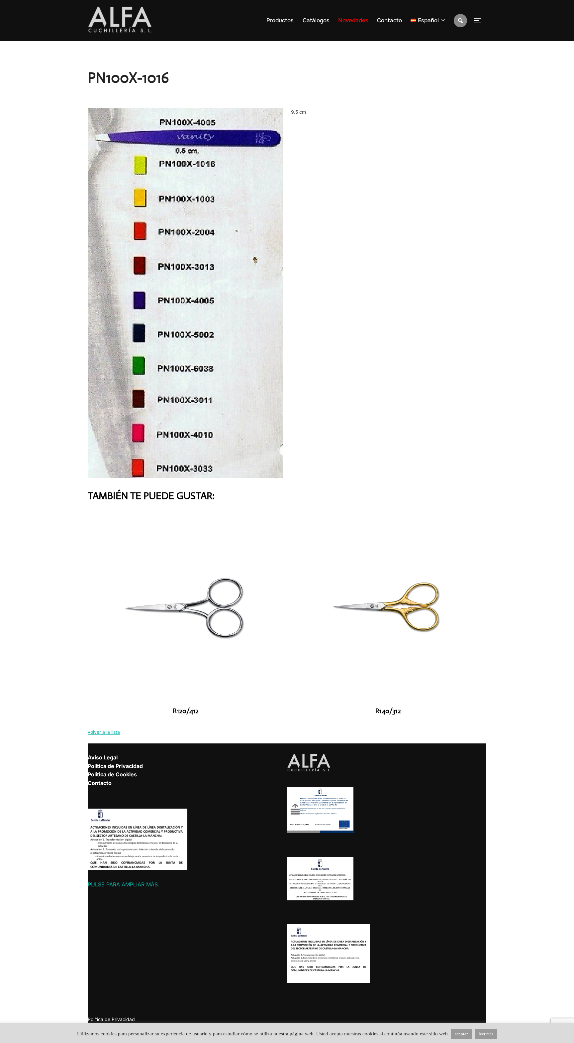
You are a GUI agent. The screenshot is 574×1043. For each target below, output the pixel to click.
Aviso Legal (103, 757)
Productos (280, 20)
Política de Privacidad (115, 766)
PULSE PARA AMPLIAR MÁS (123, 884)
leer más (486, 1033)
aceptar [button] (461, 1033)
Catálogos (316, 20)
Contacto (389, 20)
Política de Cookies (112, 774)
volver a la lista (104, 732)
